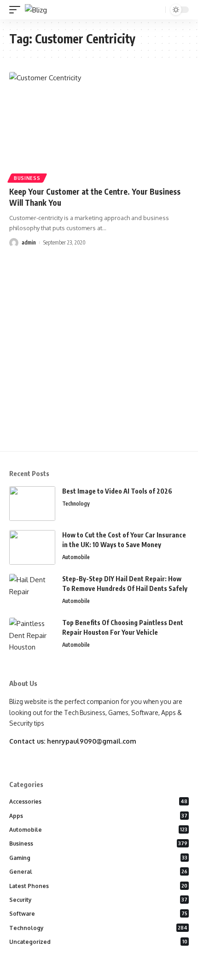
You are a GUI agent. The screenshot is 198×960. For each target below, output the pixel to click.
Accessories (98, 801)
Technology (76, 503)
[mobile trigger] (17, 10)
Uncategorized (98, 941)
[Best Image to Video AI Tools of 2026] (32, 503)
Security (98, 899)
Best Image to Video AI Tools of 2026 (117, 491)
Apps (98, 815)
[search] (157, 10)
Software (98, 913)
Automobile (76, 557)
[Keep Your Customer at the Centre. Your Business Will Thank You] (99, 126)
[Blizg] (36, 10)
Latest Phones (98, 885)
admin (29, 242)
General (98, 871)
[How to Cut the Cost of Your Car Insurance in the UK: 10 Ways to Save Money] (32, 547)
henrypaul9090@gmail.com (91, 741)
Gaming (98, 857)
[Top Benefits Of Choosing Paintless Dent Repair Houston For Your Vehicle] (32, 635)
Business (27, 178)
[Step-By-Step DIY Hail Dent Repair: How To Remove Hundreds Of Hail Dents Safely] (32, 591)
